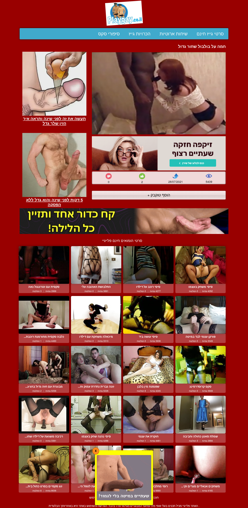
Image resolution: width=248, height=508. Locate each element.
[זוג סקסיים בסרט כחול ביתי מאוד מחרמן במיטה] (44, 464)
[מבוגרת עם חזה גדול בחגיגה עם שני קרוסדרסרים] (44, 365)
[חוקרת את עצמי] (148, 414)
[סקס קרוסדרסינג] (200, 365)
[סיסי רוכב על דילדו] (148, 265)
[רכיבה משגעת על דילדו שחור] (44, 414)
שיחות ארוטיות (174, 33)
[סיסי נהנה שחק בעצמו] (96, 414)
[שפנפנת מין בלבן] (148, 365)
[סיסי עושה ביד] (148, 315)
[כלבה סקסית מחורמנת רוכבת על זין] (44, 315)
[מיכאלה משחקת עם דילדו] (96, 315)
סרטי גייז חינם (210, 33)
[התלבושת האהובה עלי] (96, 265)
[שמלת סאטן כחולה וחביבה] (200, 414)
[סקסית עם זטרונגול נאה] (44, 265)
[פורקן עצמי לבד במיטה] (200, 315)
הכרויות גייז (140, 33)
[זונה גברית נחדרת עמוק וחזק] (96, 365)
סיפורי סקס (109, 33)
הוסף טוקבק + (158, 195)
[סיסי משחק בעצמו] (200, 265)
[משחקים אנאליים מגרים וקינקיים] (200, 464)
